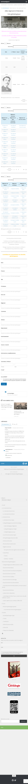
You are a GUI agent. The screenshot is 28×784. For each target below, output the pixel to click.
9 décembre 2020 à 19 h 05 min (19, 449)
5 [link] (18, 169)
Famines (5, 555)
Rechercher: (10, 46)
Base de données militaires (8, 567)
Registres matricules (7, 546)
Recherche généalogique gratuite (9, 606)
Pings (15, 424)
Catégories (3, 498)
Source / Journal (5, 344)
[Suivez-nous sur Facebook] (24, 464)
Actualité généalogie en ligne (8, 615)
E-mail (3, 370)
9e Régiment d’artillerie (15, 192)
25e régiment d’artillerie (15, 204)
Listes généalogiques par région (10, 529)
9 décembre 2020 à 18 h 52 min (18, 427)
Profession (3, 286)
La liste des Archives (6, 517)
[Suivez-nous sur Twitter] (26, 464)
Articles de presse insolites (8, 624)
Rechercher (23, 721)
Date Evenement (5, 336)
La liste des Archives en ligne (8, 520)
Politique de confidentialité (8, 630)
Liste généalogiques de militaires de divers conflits (13, 564)
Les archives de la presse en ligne (9, 535)
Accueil (3, 505)
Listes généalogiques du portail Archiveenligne (12, 523)
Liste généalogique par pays (9, 532)
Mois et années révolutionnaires (9, 543)
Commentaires (6, 424)
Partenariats (5, 627)
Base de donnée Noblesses (8, 590)
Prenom (3, 271)
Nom (2, 262)
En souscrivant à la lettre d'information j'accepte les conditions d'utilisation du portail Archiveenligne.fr (12, 653)
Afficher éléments (6, 43)
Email (2, 647)
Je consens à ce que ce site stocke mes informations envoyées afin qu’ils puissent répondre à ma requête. (14, 379)
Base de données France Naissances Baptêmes (12, 570)
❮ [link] (21, 100)
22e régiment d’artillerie (15, 213)
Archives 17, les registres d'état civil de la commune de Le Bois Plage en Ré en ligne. (6, 406)
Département (4, 328)
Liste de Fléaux (6, 552)
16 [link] (23, 169)
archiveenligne (6, 8)
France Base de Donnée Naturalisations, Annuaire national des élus (14, 586)
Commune (3, 311)
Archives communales (7, 540)
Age (2, 279)
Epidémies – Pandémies (8, 558)
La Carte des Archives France (8, 511)
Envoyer (4, 384)
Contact (4, 618)
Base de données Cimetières (8, 576)
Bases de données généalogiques (8, 561)
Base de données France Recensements (11, 582)
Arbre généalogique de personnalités (10, 538)
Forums (3, 603)
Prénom (2, 366)
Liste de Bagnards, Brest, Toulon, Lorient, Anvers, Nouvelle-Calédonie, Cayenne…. (14, 596)
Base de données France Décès (9, 573)
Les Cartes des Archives (6, 508)
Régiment (3, 303)
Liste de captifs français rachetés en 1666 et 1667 (12, 600)
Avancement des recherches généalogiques (12, 609)
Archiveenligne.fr (5, 1)
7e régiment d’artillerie (15, 188)
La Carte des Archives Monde (8, 514)
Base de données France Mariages (10, 579)
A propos (4, 612)
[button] (11, 52)
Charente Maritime (17, 4)
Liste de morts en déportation (9, 593)
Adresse (3, 319)
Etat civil (3, 294)
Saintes (24, 4)
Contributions (6, 621)
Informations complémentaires (8, 353)
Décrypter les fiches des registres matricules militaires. (14, 549)
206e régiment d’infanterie (7, 4)
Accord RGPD (4, 376)
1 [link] (9, 169)
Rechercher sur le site (5, 719)
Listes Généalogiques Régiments (10, 526)
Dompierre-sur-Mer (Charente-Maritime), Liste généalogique (19, 413)
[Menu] (26, 1)
